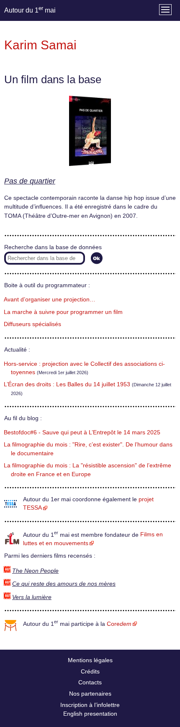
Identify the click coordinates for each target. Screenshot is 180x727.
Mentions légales (90, 660)
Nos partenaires (90, 693)
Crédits (90, 671)
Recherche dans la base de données (53, 247)
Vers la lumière (31, 597)
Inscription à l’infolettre (90, 704)
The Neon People (35, 571)
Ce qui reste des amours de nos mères (64, 584)
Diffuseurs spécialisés (32, 324)
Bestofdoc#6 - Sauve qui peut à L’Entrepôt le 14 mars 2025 (82, 432)
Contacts (90, 682)
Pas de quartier (29, 181)
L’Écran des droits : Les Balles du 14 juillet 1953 (67, 384)
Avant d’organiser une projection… (49, 299)
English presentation (90, 713)
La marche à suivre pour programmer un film (63, 312)
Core (119, 624)
